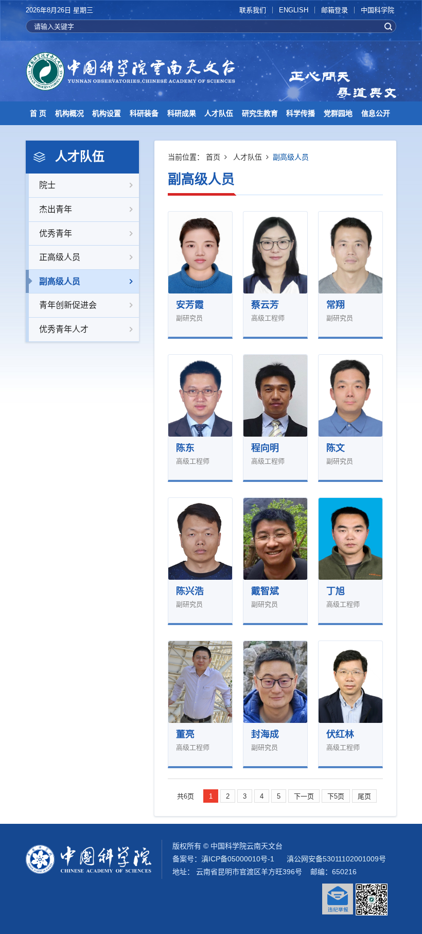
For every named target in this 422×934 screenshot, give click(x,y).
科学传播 (300, 113)
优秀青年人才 (64, 329)
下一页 (304, 796)
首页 (213, 157)
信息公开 (375, 113)
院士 (47, 185)
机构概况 (69, 113)
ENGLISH (293, 10)
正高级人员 (59, 257)
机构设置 (106, 113)
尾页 (364, 796)
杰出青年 (55, 209)
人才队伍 (218, 113)
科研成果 (181, 113)
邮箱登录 (334, 10)
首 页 (38, 113)
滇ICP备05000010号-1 (237, 859)
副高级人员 (59, 281)
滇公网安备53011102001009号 (336, 859)
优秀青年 (55, 233)
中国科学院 (377, 10)
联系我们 (252, 10)
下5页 (335, 796)
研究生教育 (260, 113)
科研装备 (144, 113)
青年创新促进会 (68, 305)
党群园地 (338, 113)
